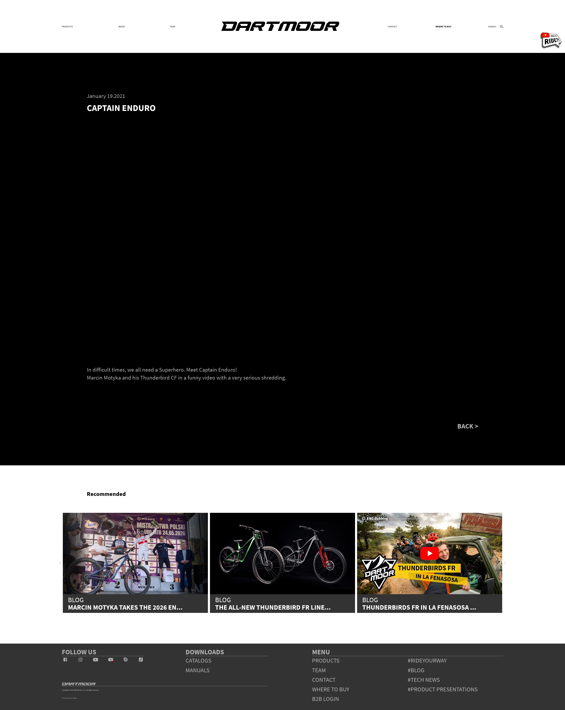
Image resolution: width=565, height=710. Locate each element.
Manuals (198, 670)
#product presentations (443, 689)
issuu (125, 659)
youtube (95, 659)
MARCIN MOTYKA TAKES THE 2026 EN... (125, 607)
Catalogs (198, 660)
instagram (80, 659)
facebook (65, 659)
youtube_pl (110, 659)
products (325, 660)
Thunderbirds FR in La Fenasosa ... (419, 607)
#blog (416, 670)
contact (323, 679)
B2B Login (325, 699)
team (319, 670)
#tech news (424, 679)
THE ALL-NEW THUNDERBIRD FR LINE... (273, 607)
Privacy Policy (66, 698)
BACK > (467, 426)
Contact (392, 26)
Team (172, 26)
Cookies (74, 698)
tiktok (140, 659)
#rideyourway (427, 660)
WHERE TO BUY (443, 26)
